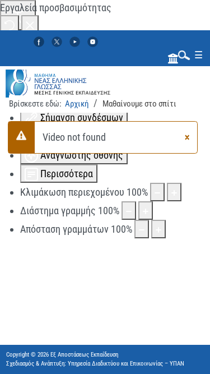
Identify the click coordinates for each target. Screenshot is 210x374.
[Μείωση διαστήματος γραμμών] (129, 210)
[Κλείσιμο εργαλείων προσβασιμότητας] (30, 24)
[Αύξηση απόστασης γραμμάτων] (158, 229)
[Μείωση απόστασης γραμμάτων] (141, 229)
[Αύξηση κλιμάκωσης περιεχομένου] (174, 192)
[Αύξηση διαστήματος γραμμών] (145, 210)
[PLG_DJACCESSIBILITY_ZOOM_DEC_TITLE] (157, 192)
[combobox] (181, 54)
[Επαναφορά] (9, 24)
